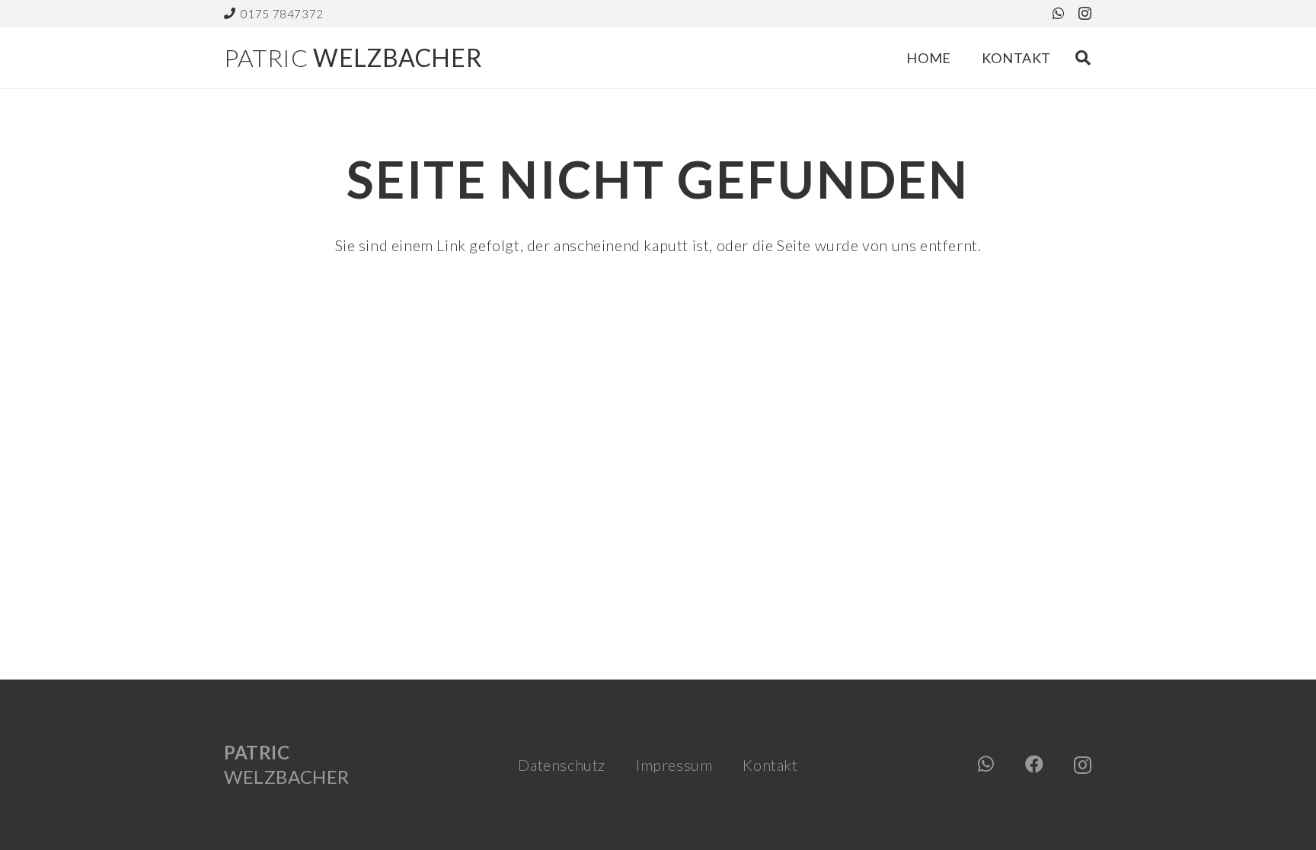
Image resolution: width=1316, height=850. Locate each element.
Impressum (674, 765)
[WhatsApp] (1058, 13)
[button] (1083, 58)
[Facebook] (1034, 764)
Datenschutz (561, 765)
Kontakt (770, 765)
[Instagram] (1085, 13)
